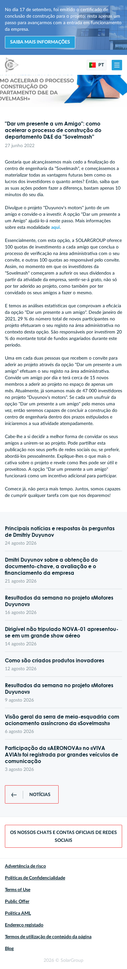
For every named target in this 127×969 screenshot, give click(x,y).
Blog (9, 948)
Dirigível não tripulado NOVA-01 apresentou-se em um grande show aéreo (62, 632)
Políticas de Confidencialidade (35, 878)
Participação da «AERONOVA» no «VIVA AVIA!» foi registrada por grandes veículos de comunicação (61, 754)
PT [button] (100, 65)
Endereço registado (24, 925)
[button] (117, 65)
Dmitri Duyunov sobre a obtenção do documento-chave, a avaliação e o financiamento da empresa (51, 566)
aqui (55, 227)
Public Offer (17, 901)
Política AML (18, 913)
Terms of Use (17, 890)
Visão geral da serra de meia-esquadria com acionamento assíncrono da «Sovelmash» (62, 719)
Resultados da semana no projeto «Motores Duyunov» (59, 600)
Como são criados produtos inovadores (54, 660)
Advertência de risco (25, 866)
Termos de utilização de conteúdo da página (48, 937)
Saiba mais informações (40, 42)
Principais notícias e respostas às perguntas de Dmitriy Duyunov (60, 531)
